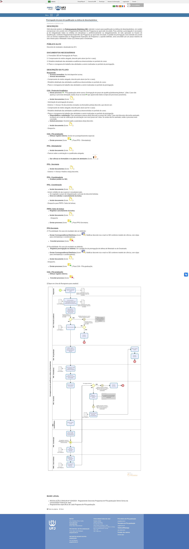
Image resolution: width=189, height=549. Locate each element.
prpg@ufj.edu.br (73, 532)
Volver (62, 509)
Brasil (53, 1)
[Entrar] (1, 1)
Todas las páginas (53, 509)
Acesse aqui (121, 534)
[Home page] (56, 13)
